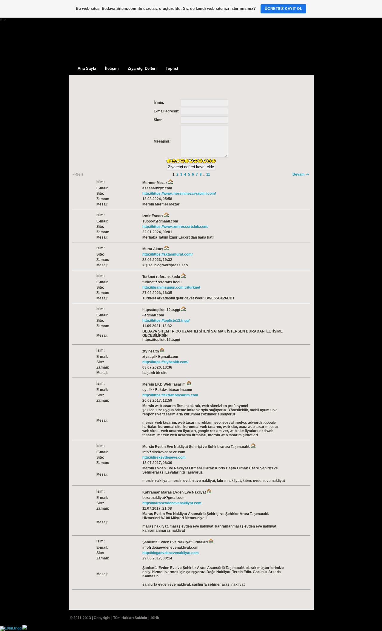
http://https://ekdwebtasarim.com (170, 395)
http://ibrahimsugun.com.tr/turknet (171, 287)
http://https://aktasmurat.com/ (167, 254)
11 (208, 174)
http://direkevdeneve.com (164, 457)
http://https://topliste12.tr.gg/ (166, 320)
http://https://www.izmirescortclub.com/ (175, 227)
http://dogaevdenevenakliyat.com (170, 553)
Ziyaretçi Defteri (142, 68)
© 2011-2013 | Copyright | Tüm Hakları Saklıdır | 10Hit (114, 618)
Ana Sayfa (87, 68)
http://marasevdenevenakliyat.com (171, 503)
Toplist (172, 68)
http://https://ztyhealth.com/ (165, 362)
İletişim (112, 68)
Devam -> (300, 174)
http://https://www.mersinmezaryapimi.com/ (179, 193)
